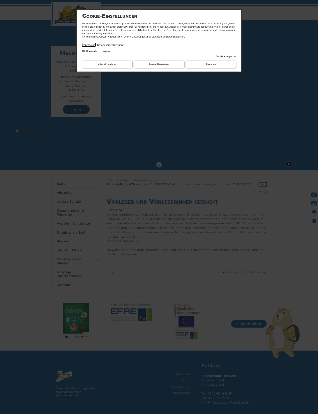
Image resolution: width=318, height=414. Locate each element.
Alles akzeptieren (107, 64)
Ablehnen (211, 64)
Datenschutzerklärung (110, 44)
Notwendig (92, 51)
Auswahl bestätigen (159, 64)
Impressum (88, 44)
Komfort (106, 51)
